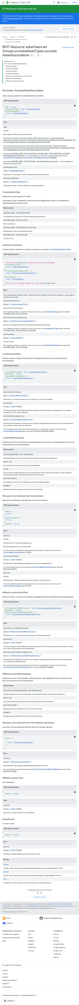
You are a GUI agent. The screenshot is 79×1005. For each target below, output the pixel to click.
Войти (74, 2)
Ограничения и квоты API (11, 937)
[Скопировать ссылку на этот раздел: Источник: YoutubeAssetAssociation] (46, 90)
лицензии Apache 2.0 (32, 906)
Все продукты (7, 987)
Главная (5, 37)
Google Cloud (57, 951)
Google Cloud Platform (9, 980)
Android (56, 934)
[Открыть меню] (3, 2)
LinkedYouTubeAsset (20, 113)
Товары (12, 37)
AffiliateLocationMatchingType (49, 608)
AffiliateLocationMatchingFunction (26, 614)
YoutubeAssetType (33, 109)
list (5, 879)
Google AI (5, 983)
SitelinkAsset (18, 279)
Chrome (56, 937)
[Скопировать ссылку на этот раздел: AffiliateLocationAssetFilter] (30, 592)
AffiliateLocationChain (23, 742)
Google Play (57, 954)
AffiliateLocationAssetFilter (24, 273)
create (6, 864)
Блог (29, 934)
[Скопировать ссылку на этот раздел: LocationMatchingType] (26, 438)
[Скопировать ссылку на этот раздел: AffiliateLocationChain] (25, 778)
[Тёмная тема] (75, 105)
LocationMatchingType (37, 372)
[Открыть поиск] (54, 2)
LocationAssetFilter (20, 267)
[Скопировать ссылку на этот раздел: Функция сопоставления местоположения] (45, 496)
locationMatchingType (12, 158)
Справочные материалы (12, 42)
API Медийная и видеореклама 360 (19, 9)
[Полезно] (71, 37)
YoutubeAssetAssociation (60, 249)
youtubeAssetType (52, 312)
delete (6, 872)
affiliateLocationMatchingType (36, 158)
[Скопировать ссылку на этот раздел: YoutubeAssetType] (22, 192)
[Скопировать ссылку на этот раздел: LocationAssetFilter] (23, 354)
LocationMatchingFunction (23, 378)
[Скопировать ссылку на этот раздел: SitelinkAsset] (17, 819)
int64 (13, 407)
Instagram (31, 941)
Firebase (56, 941)
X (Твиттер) (32, 947)
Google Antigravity (59, 947)
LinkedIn (30, 944)
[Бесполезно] (75, 37)
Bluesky (30, 937)
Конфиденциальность (28, 995)
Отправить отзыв (68, 47)
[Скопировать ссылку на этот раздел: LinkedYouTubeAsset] (24, 245)
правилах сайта (64, 906)
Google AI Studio (58, 944)
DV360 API (21, 37)
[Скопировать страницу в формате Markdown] (38, 55)
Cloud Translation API (36, 30)
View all (55, 957)
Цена (4, 941)
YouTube (31, 951)
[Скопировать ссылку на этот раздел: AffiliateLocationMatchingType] (33, 674)
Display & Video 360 (20, 2)
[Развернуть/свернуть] (14, 61)
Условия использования (10, 934)
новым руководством (14, 18)
